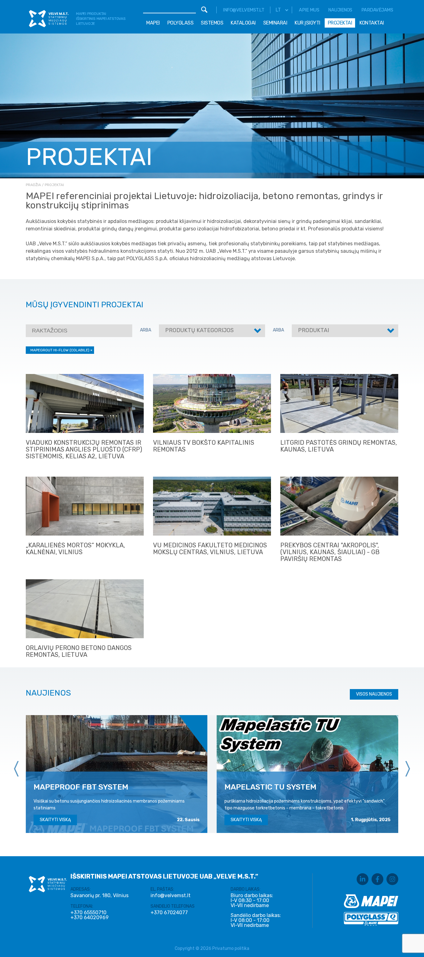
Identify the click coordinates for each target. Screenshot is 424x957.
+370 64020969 (89, 917)
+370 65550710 (88, 912)
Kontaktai (371, 23)
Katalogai (243, 23)
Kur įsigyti (307, 23)
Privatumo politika (230, 948)
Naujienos (340, 10)
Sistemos (212, 23)
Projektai (340, 23)
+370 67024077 (169, 912)
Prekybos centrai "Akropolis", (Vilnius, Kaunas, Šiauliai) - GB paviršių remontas (330, 552)
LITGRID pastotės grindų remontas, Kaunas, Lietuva (338, 446)
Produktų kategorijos (199, 330)
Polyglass (180, 23)
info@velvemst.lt (243, 10)
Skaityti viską (55, 819)
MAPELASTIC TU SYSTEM (270, 786)
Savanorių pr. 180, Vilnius (99, 895)
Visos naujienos (374, 694)
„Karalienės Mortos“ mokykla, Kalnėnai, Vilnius (75, 548)
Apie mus (309, 10)
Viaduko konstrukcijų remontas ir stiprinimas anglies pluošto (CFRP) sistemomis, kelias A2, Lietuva (84, 449)
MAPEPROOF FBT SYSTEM (81, 786)
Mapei (153, 23)
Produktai (313, 330)
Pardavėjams (377, 10)
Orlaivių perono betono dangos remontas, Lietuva (79, 651)
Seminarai (275, 23)
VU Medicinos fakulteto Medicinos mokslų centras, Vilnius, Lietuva (210, 548)
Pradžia (33, 185)
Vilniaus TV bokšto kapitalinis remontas (203, 446)
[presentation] (16, 769)
